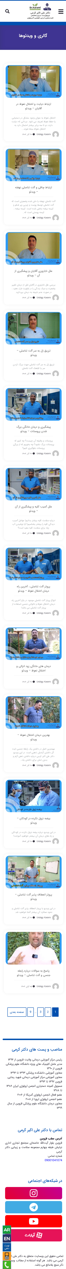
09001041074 (53, 1160)
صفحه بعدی (17, 1012)
